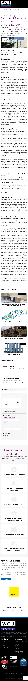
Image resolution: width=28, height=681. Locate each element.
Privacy (22, 673)
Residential (6, 422)
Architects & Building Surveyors (9, 417)
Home (2, 9)
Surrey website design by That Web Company (14, 678)
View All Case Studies (9, 389)
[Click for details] (23, 662)
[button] (25, 4)
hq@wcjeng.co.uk (19, 652)
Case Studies (6, 9)
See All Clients (6, 579)
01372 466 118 (19, 651)
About (4, 643)
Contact (5, 649)
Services (5, 645)
